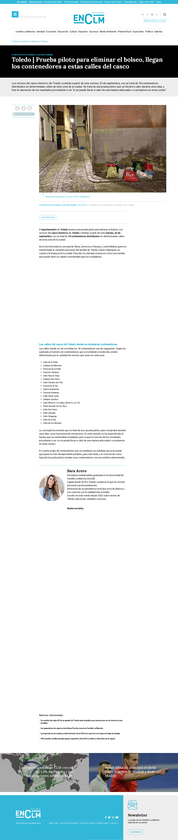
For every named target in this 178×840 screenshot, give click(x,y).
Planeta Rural (124, 31)
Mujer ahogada (35, 2)
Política (149, 31)
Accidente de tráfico (53, 2)
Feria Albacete (130, 2)
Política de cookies (87, 823)
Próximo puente (71, 2)
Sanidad (40, 31)
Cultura (73, 31)
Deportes (83, 31)
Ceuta (158, 2)
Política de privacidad (69, 823)
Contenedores (48, 217)
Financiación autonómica (91, 2)
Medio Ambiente (108, 31)
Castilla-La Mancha (25, 31)
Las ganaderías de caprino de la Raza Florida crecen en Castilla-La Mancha (72, 728)
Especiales (138, 31)
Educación (62, 31)
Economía (51, 31)
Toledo (43, 41)
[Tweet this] (23, 108)
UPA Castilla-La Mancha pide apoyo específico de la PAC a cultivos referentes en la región (78, 739)
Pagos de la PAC (146, 2)
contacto (114, 823)
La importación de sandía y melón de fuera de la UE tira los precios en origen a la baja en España (80, 733)
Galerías (158, 31)
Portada (15, 41)
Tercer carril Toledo (113, 2)
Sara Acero (82, 205)
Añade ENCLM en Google (155, 21)
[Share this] (17, 108)
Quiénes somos (103, 823)
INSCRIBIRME (135, 832)
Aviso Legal (53, 823)
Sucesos (93, 31)
